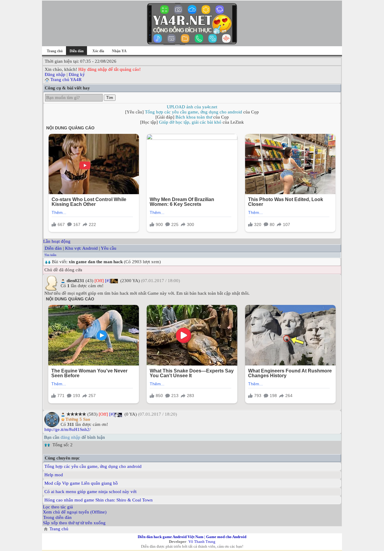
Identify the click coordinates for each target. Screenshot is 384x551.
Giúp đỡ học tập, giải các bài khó (190, 122)
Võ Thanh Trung (201, 541)
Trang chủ (55, 51)
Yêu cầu (108, 248)
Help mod (53, 474)
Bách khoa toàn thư (194, 117)
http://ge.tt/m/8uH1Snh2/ (67, 429)
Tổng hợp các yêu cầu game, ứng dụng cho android (193, 112)
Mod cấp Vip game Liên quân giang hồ (81, 483)
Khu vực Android (81, 248)
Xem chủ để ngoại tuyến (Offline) (74, 512)
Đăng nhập (55, 74)
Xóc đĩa (98, 51)
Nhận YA (119, 51)
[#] (107, 280)
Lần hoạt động (56, 241)
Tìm (109, 97)
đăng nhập (70, 437)
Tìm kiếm (50, 255)
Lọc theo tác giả (58, 506)
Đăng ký (77, 74)
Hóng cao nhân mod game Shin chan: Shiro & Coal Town (98, 500)
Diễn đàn (53, 248)
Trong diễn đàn (57, 517)
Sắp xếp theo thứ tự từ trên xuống (74, 522)
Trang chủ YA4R (66, 79)
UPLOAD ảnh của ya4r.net (192, 106)
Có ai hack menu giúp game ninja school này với (90, 491)
